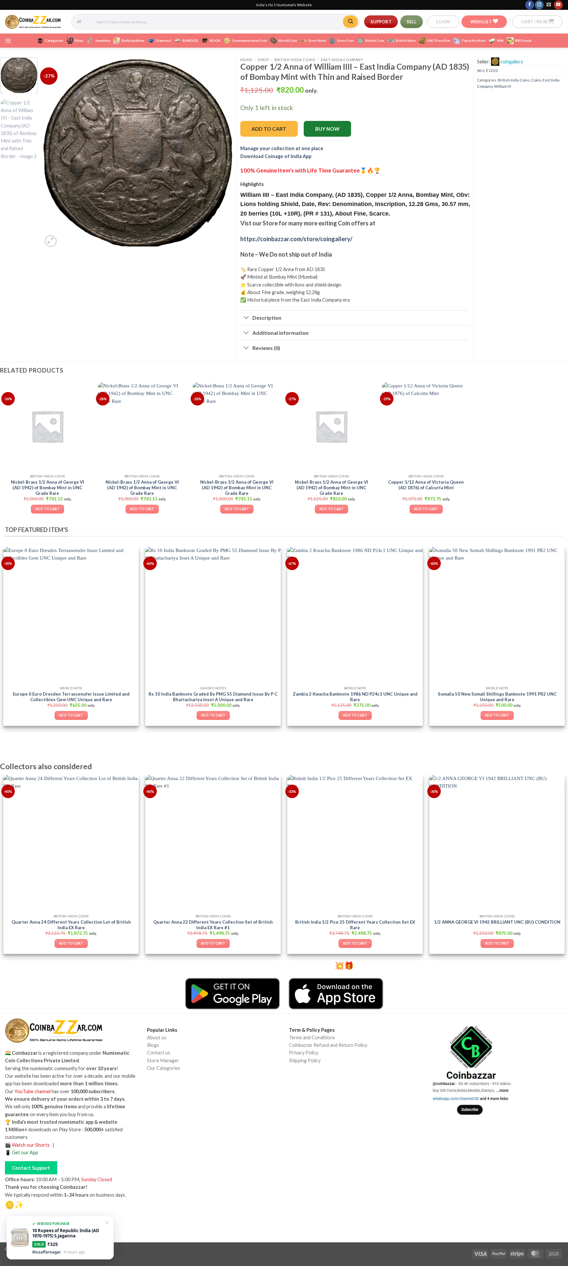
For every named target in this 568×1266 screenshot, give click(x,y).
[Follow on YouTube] (558, 4)
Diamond (163, 40)
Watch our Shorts (31, 1145)
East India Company (342, 60)
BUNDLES (190, 40)
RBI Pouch (523, 40)
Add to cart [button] (47, 509)
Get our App (25, 1152)
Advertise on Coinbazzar (173, 1105)
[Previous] (54, 153)
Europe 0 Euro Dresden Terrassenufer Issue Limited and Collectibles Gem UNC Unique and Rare (71, 696)
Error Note (317, 40)
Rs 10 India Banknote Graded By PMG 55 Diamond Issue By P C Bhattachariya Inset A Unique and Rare (213, 696)
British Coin (374, 40)
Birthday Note (133, 40)
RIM (500, 40)
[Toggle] (246, 318)
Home (246, 60)
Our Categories (163, 1068)
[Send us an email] (548, 4)
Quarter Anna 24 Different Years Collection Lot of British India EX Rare (71, 924)
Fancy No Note (473, 40)
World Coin (287, 40)
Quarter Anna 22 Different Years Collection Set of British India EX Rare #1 (213, 924)
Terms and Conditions (312, 1037)
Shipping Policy (304, 1060)
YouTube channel (32, 1091)
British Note (405, 40)
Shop (79, 40)
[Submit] (350, 21)
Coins (536, 80)
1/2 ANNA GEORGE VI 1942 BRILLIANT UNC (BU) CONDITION (497, 922)
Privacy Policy (303, 1052)
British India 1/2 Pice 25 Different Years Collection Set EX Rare (355, 924)
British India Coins (294, 60)
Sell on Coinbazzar (166, 1097)
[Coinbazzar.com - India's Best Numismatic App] (33, 22)
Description (266, 317)
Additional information (280, 333)
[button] (443, 21)
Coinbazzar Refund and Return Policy (328, 1045)
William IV (502, 86)
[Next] (221, 153)
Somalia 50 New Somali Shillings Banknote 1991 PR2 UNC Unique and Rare (497, 696)
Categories (54, 40)
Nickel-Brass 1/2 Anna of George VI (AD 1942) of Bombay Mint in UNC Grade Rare (47, 487)
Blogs (153, 1045)
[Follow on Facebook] (529, 4)
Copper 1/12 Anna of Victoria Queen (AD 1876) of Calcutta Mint (426, 484)
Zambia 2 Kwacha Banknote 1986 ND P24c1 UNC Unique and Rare (355, 696)
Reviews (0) (266, 348)
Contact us (158, 1052)
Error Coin (345, 40)
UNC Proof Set (438, 40)
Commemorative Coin (249, 40)
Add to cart (268, 129)
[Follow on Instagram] (539, 4)
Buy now (327, 129)
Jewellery (102, 40)
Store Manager (163, 1060)
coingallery (511, 61)
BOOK (215, 40)
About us (156, 1037)
